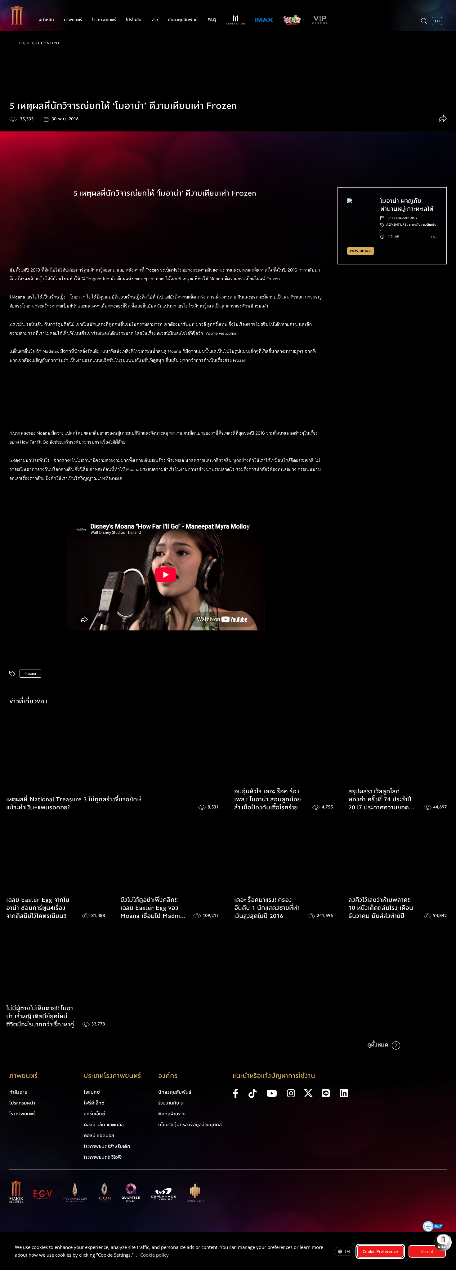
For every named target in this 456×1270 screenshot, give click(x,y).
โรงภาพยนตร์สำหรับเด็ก (107, 1146)
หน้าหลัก (46, 20)
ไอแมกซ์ (92, 1092)
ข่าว (154, 20)
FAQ (212, 20)
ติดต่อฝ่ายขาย (172, 1113)
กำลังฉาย (18, 1092)
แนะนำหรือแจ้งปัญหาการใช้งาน (274, 1076)
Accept (427, 1251)
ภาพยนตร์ (73, 20)
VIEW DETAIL (360, 251)
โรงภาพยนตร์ (104, 20)
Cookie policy (154, 1255)
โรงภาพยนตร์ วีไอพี (103, 1157)
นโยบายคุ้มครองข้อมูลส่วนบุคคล (190, 1124)
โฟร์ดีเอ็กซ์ (94, 1103)
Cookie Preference (380, 1251)
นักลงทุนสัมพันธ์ (183, 20)
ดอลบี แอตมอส (99, 1135)
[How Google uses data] (172, 1256)
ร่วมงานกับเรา (171, 1103)
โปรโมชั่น (133, 20)
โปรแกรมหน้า (22, 1103)
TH (347, 1251)
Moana (30, 673)
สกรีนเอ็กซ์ (94, 1113)
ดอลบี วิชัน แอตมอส (104, 1124)
